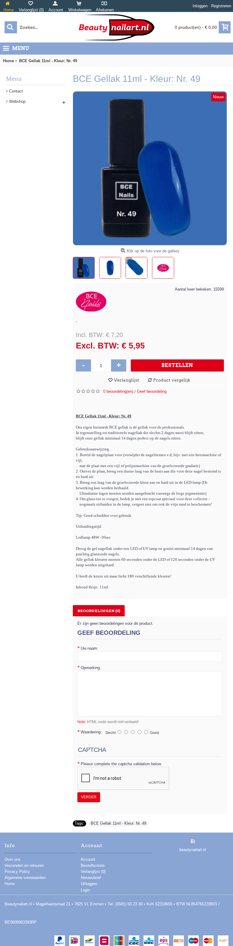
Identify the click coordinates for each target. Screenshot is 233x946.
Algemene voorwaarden (25, 877)
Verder (88, 797)
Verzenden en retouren (24, 865)
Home (10, 883)
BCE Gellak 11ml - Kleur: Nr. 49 (118, 823)
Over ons (13, 859)
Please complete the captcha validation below (121, 764)
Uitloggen (89, 883)
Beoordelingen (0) (98, 610)
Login (85, 890)
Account (88, 859)
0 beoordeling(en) (118, 391)
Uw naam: (89, 648)
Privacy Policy (17, 871)
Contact (16, 91)
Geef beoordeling (152, 391)
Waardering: (91, 732)
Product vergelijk (171, 380)
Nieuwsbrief (91, 877)
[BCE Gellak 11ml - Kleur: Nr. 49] (150, 168)
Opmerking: (91, 667)
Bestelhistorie (93, 865)
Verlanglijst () (93, 871)
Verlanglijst (126, 380)
